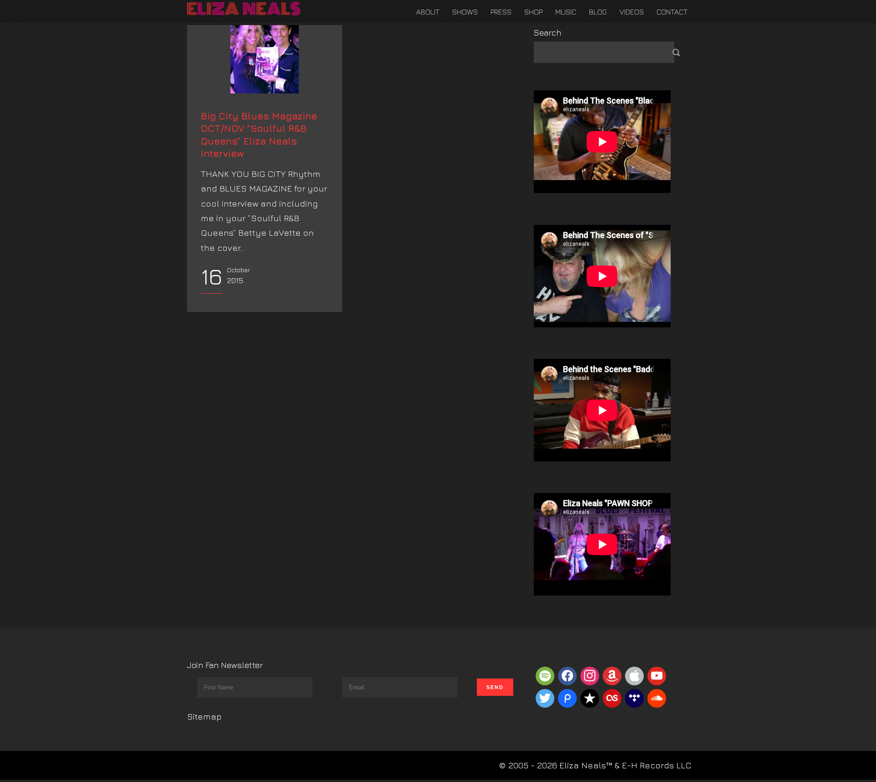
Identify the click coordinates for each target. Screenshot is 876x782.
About (427, 12)
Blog (598, 12)
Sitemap (204, 716)
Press (500, 12)
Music (565, 12)
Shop (533, 12)
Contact (672, 12)
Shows (465, 12)
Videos (632, 12)
